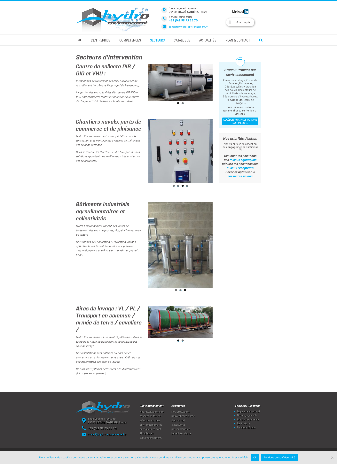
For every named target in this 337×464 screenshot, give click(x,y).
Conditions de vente (248, 419)
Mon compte (243, 22)
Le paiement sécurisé (248, 411)
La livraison (243, 423)
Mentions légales (246, 427)
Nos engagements (247, 415)
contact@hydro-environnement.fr (188, 26)
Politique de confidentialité (279, 457)
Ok (255, 457)
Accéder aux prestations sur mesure (240, 121)
